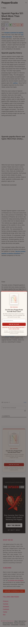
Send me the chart (14, 324)
